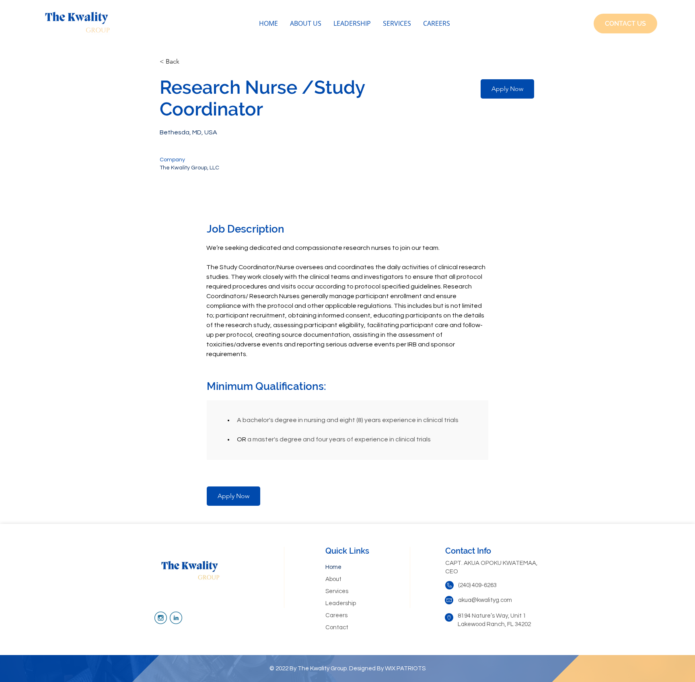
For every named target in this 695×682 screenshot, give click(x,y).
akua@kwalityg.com (485, 600)
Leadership (340, 603)
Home (333, 567)
